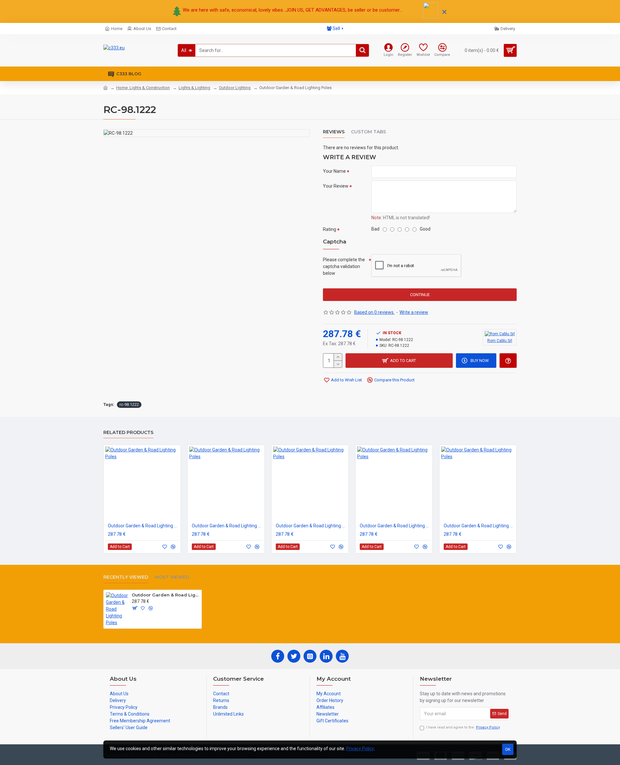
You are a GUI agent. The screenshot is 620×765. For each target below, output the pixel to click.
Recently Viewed (125, 577)
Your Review (335, 186)
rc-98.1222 (129, 404)
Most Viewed (172, 577)
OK (508, 749)
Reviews (334, 132)
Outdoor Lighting (235, 87)
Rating (329, 229)
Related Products (128, 432)
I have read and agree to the (463, 727)
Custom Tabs (368, 132)
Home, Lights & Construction (143, 87)
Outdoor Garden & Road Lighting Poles (143, 525)
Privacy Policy (360, 748)
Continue (420, 294)
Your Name (334, 171)
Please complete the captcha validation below (344, 266)
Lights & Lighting (194, 87)
